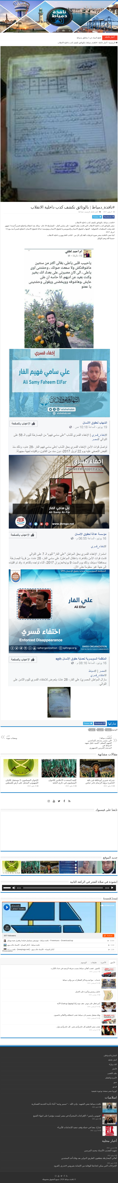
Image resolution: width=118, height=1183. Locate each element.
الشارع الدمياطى (110, 1055)
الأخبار (114, 1069)
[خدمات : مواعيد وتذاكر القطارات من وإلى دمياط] (109, 984)
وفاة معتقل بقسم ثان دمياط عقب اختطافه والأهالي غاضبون (77, 1015)
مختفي (92, 730)
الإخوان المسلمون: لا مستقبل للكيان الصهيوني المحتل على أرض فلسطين (21, 781)
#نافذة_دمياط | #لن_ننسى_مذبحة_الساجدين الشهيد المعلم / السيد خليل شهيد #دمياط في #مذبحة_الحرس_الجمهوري (98, 742)
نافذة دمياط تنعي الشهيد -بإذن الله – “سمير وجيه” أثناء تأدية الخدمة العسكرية (66, 1104)
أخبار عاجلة (103, 43)
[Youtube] (54, 801)
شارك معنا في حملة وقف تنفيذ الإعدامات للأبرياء (79, 1127)
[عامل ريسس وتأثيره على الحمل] (109, 995)
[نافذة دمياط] (59, 16)
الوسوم (84, 962)
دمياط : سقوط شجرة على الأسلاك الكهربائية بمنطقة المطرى (77, 38)
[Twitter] (59, 801)
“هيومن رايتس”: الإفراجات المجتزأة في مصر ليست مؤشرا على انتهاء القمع (67, 1115)
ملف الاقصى (112, 1073)
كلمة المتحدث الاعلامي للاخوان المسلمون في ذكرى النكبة (62, 781)
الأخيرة (103, 962)
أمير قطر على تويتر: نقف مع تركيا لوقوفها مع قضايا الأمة (78, 1003)
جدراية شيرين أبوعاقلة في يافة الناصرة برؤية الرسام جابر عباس (100, 781)
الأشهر (112, 962)
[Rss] (69, 801)
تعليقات (94, 962)
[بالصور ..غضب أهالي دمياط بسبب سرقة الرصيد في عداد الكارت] (109, 972)
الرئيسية (112, 43)
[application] (59, 888)
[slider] (7, 887)
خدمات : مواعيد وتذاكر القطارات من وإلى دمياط (81, 980)
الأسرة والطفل (111, 1078)
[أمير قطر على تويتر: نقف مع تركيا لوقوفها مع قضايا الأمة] (109, 1007)
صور (115, 1082)
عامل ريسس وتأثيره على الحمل (87, 992)
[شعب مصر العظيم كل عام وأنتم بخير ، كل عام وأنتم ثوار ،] (109, 1030)
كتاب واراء (113, 1064)
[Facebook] (64, 801)
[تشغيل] (112, 887)
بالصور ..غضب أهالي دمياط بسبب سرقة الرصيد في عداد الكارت (75, 968)
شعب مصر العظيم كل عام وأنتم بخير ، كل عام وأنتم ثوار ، (78, 1027)
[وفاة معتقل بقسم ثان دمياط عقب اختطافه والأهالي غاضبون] (109, 1019)
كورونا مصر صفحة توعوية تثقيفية (104, 1091)
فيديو (115, 1087)
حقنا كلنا (81, 212)
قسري (100, 730)
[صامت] (13, 887)
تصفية (108, 730)
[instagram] (48, 801)
